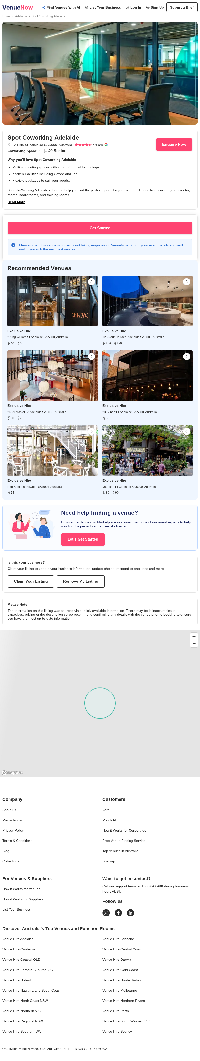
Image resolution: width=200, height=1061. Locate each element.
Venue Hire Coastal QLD (21, 959)
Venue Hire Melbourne (119, 990)
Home (6, 16)
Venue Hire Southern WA (21, 1031)
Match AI (109, 820)
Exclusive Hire (19, 331)
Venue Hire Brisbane (118, 939)
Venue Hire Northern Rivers (123, 1001)
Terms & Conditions (17, 841)
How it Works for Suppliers (22, 899)
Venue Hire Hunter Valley (121, 980)
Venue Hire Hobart (16, 980)
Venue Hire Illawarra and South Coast (31, 990)
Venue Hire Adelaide (18, 939)
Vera (106, 810)
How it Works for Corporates (124, 830)
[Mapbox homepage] (12, 773)
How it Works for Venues (21, 889)
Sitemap (108, 861)
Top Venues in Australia (120, 851)
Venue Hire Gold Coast (120, 970)
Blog (5, 851)
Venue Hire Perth (115, 1011)
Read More (16, 202)
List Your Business (105, 7)
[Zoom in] (194, 636)
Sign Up (157, 7)
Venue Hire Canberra (18, 949)
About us (9, 810)
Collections (10, 861)
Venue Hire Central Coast (122, 949)
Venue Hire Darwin (116, 959)
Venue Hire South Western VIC (126, 1021)
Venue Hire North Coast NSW (25, 1001)
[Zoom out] (194, 643)
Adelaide (21, 16)
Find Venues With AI (63, 7)
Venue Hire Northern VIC (21, 1011)
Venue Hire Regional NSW (22, 1021)
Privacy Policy (13, 830)
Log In (135, 7)
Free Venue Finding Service (123, 841)
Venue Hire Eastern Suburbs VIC (27, 970)
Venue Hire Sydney (117, 1031)
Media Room (12, 820)
